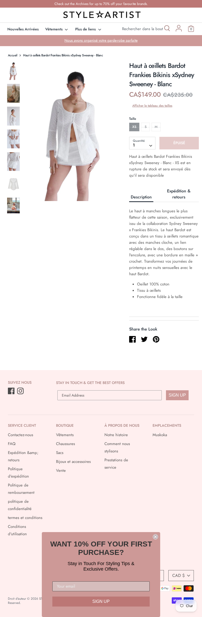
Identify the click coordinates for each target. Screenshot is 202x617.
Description (141, 197)
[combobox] (142, 143)
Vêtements (54, 29)
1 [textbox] (134, 145)
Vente (61, 470)
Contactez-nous (20, 435)
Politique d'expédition (18, 472)
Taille (132, 118)
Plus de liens (86, 29)
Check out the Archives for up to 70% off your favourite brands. (101, 3)
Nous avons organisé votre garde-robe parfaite (101, 40)
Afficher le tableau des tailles (152, 105)
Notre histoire (116, 435)
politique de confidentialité (20, 505)
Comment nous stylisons (117, 447)
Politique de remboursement (21, 488)
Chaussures (65, 444)
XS (134, 126)
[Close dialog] (155, 536)
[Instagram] (21, 391)
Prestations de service (116, 463)
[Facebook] (12, 391)
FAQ (12, 444)
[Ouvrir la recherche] (166, 29)
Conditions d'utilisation (17, 530)
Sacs (59, 453)
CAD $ (178, 575)
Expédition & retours (178, 194)
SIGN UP (177, 395)
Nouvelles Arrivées (23, 29)
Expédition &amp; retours (23, 456)
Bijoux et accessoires (73, 461)
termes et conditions (25, 518)
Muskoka (160, 435)
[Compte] (179, 30)
